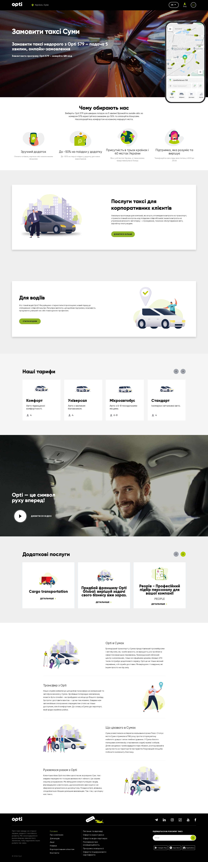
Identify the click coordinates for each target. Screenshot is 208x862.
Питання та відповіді (93, 831)
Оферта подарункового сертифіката (94, 853)
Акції (52, 842)
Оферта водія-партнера (95, 838)
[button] (176, 371)
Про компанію (56, 835)
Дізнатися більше (123, 234)
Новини (53, 846)
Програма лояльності (93, 848)
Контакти (54, 853)
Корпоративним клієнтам (62, 849)
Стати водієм (30, 321)
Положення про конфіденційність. (91, 843)
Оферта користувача (93, 835)
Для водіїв (54, 838)
